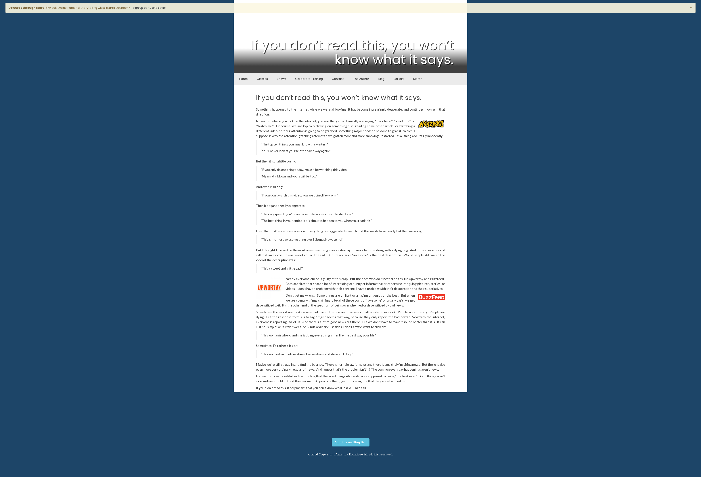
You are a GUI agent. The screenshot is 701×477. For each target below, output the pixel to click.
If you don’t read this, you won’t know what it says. (338, 97)
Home (243, 79)
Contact (338, 79)
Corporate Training (309, 79)
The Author (361, 79)
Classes (262, 79)
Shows (281, 79)
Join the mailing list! (350, 442)
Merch (417, 79)
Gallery (399, 79)
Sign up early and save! (149, 8)
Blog (381, 79)
